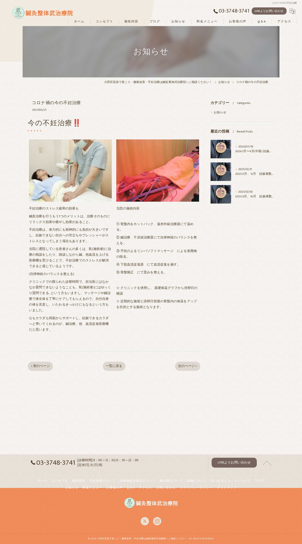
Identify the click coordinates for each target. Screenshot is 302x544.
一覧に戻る (114, 366)
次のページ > (187, 366)
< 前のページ (40, 366)
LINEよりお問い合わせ (269, 11)
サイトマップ (227, 487)
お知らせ (220, 112)
